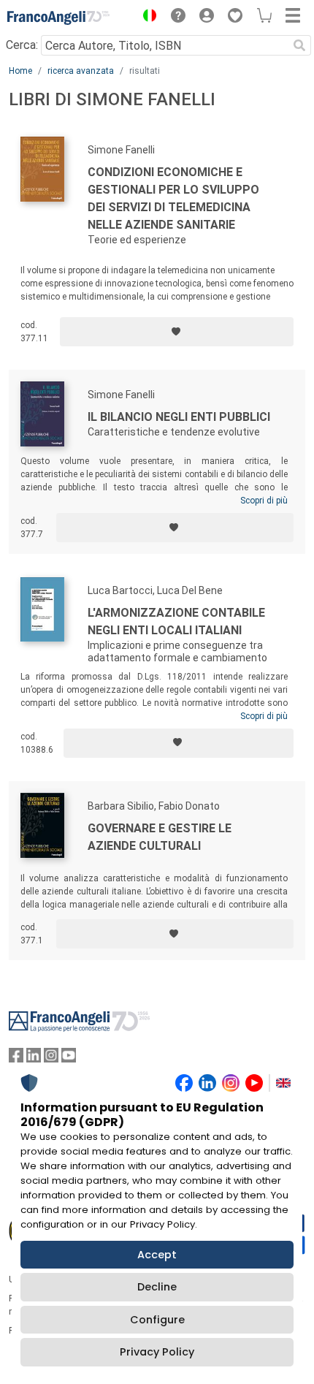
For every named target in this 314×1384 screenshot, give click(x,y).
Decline (157, 1287)
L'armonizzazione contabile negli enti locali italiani (176, 621)
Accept (157, 1254)
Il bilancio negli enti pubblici (179, 417)
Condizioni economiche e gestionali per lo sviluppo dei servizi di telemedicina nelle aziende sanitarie (173, 198)
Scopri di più (264, 500)
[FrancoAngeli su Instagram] (51, 1058)
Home (20, 71)
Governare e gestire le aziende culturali (159, 837)
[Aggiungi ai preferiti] (177, 331)
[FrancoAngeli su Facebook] (16, 1058)
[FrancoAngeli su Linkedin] (33, 1058)
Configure (157, 1319)
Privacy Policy (157, 1352)
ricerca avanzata (80, 71)
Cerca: (22, 45)
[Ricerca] (299, 45)
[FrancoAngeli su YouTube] (68, 1058)
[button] (146, 17)
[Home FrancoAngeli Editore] (58, 17)
